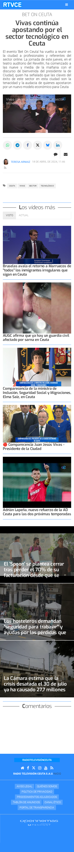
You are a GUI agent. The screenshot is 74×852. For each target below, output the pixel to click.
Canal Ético (53, 802)
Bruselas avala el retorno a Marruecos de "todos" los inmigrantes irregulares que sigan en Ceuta (37, 270)
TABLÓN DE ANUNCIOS (26, 802)
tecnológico (47, 186)
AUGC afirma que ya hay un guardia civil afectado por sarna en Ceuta (36, 337)
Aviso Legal (24, 786)
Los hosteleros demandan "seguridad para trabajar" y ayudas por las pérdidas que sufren (35, 629)
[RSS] (51, 768)
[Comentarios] (55, 154)
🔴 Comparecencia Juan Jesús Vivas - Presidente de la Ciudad (33, 446)
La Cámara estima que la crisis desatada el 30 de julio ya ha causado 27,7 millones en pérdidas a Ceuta (35, 686)
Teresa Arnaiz (20, 161)
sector (32, 186)
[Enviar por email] (65, 154)
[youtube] (45, 768)
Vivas (22, 186)
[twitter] (33, 768)
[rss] (5, 168)
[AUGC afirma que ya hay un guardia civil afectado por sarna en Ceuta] (37, 308)
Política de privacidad (37, 791)
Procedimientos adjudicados (37, 796)
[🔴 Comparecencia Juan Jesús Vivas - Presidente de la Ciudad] (37, 424)
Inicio (57, 773)
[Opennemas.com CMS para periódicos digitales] (39, 822)
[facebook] (28, 768)
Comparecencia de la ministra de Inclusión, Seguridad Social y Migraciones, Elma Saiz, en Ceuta (37, 392)
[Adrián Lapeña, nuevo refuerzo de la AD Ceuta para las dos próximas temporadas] (37, 482)
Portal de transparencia (37, 807)
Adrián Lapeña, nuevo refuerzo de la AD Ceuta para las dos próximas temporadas (37, 511)
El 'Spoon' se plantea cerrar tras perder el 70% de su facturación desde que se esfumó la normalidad (34, 572)
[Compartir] (7, 145)
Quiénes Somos (47, 786)
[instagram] (39, 768)
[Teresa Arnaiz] (6, 162)
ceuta (12, 186)
